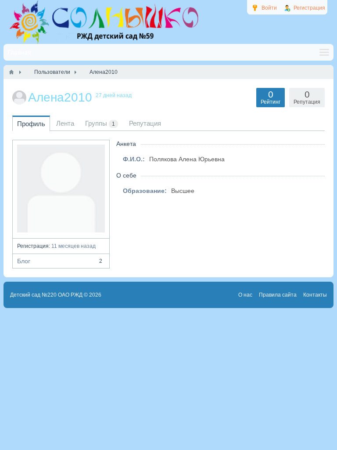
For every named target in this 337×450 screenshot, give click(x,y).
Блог (59, 261)
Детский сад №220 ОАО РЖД (46, 295)
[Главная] (11, 72)
